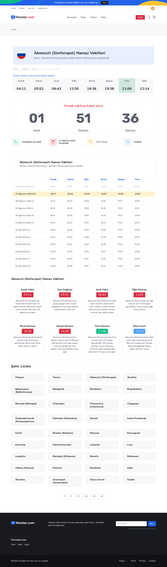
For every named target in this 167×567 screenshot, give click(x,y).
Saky (130, 468)
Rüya (103, 17)
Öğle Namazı (139, 289)
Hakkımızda (42, 8)
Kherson (94, 433)
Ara (152, 524)
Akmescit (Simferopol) (103, 377)
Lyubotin (20, 456)
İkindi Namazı (27, 326)
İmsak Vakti (27, 289)
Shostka (20, 479)
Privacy (142, 561)
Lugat (26, 544)
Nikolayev (133, 456)
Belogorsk (58, 389)
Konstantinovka (62, 444)
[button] (149, 17)
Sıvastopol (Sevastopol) (60, 481)
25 (86, 496)
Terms (133, 561)
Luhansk (95, 444)
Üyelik (13, 8)
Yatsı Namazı (102, 326)
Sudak (131, 479)
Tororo (56, 377)
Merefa (94, 456)
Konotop (20, 444)
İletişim (22, 8)
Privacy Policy (150, 529)
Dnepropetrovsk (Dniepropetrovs (24, 420)
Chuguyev (133, 403)
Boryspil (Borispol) (26, 403)
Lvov (130, 444)
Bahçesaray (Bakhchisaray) (23, 390)
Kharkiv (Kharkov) (63, 433)
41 (102, 496)
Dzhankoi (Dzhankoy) (65, 418)
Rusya (34, 69)
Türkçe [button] (122, 561)
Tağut (19, 544)
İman (13, 544)
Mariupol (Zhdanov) (64, 456)
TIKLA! (104, 2)
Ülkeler (25, 69)
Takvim (93, 17)
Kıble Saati (139, 326)
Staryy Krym (97, 479)
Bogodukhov (134, 389)
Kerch (18, 433)
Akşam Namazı (64, 326)
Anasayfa (72, 17)
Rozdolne (95, 468)
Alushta (131, 377)
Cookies (152, 561)
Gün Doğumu (64, 289)
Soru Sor (31, 8)
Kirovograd (133, 433)
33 (94, 496)
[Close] (164, 3)
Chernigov (59, 403)
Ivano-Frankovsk (136, 418)
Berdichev (95, 389)
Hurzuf (94, 418)
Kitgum (19, 377)
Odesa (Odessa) (24, 468)
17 (78, 496)
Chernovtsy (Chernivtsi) (96, 405)
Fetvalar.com (23, 561)
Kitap (83, 17)
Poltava (57, 468)
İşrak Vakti (102, 289)
